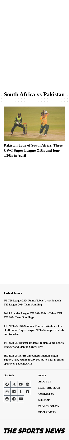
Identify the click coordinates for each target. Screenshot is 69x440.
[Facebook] (7, 384)
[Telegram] (13, 398)
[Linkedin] (13, 391)
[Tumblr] (20, 391)
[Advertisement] (34, 48)
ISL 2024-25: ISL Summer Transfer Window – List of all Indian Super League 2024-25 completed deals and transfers (34, 330)
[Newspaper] (20, 398)
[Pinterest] (27, 384)
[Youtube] (20, 384)
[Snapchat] (27, 391)
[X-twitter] (13, 384)
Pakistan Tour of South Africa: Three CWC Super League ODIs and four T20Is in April (33, 150)
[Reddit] (7, 398)
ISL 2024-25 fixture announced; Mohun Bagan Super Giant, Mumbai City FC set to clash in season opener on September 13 (34, 359)
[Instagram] (7, 391)
